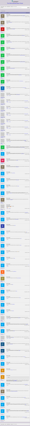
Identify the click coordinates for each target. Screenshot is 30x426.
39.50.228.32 (2, 150)
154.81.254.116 (2, 255)
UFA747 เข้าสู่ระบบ (26, 384)
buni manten (16, 380)
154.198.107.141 (2, 183)
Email (7, 16)
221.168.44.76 (2, 209)
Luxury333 (24, 356)
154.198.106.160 (2, 242)
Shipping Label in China (12, 68)
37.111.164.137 (2, 170)
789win (20, 297)
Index (5, 6)
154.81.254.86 (2, 196)
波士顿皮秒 (25, 140)
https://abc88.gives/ (26, 212)
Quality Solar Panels (18, 94)
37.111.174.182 (2, 321)
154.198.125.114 (2, 301)
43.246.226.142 (2, 32)
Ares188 (19, 350)
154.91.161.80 (2, 401)
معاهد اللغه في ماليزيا (16, 219)
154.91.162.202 (2, 288)
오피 (6, 207)
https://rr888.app (22, 153)
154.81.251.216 (2, 347)
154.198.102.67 (2, 314)
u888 (20, 238)
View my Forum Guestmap (15, 1)
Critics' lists (12, 6)
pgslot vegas (27, 324)
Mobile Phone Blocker (13, 48)
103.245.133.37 (2, 91)
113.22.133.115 (2, 229)
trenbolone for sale (24, 87)
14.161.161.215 (2, 380)
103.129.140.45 (2, 19)
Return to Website (2, 6)
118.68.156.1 (2, 275)
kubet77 (15, 225)
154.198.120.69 (2, 414)
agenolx (21, 147)
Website (10, 88)
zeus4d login (25, 397)
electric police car (23, 35)
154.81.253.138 (2, 45)
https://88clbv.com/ (14, 271)
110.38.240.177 (2, 360)
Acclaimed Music (8, 6)
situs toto (13, 337)
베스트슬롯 (11, 199)
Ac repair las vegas (10, 22)
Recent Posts (2, 7)
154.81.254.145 (2, 334)
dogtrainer (8, 363)
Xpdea (25, 404)
